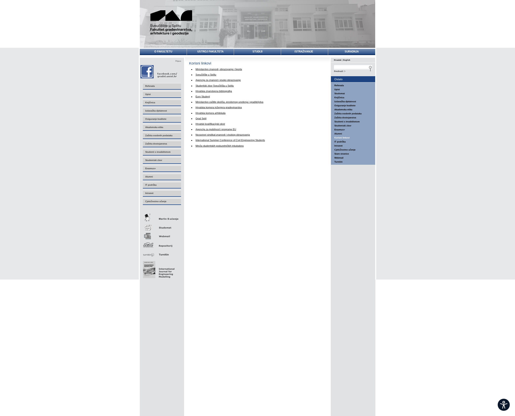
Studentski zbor (342, 125)
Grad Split (201, 118)
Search (353, 71)
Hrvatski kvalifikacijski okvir (210, 124)
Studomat (162, 225)
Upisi (337, 89)
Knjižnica (339, 97)
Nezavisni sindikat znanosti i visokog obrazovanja (223, 134)
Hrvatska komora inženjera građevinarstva (219, 107)
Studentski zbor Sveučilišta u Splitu (215, 85)
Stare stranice (341, 154)
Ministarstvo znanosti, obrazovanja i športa (219, 69)
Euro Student (203, 96)
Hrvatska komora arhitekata (211, 113)
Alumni (338, 133)
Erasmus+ (339, 129)
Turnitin (162, 252)
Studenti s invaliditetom (347, 121)
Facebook (159, 71)
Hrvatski (337, 60)
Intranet (338, 145)
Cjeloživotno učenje (344, 150)
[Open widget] (504, 405)
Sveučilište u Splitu (206, 74)
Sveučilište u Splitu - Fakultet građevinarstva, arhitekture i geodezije (171, 22)
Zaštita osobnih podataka (348, 113)
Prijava (178, 61)
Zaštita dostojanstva (345, 117)
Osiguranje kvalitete (344, 105)
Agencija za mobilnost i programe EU (216, 129)
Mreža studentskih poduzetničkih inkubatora (220, 145)
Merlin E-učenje (162, 216)
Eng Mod (158, 268)
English (346, 60)
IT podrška (340, 141)
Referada (339, 85)
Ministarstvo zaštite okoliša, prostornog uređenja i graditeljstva (229, 102)
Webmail (162, 234)
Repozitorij (162, 243)
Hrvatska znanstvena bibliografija (214, 91)
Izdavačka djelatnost (345, 101)
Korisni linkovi (342, 137)
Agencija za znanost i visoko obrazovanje (218, 80)
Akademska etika (343, 109)
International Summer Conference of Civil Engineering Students (230, 140)
